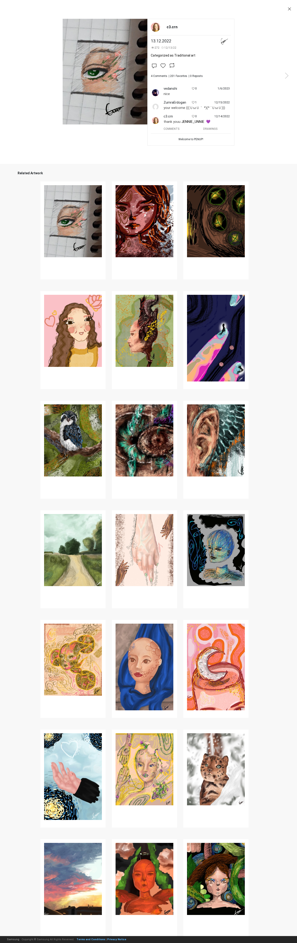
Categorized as (173, 55)
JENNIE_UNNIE (192, 122)
